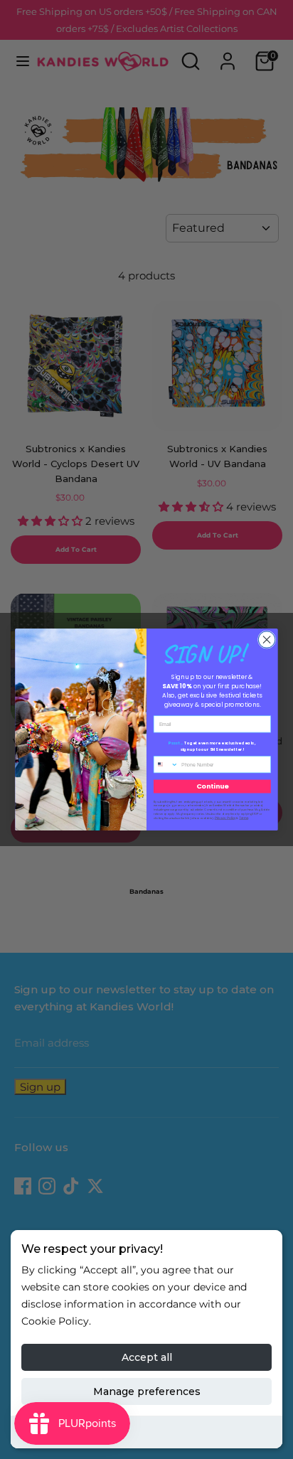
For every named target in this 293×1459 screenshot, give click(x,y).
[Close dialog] (266, 639)
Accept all (147, 1357)
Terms (243, 818)
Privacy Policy (225, 818)
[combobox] (166, 765)
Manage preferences (147, 1391)
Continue (212, 786)
